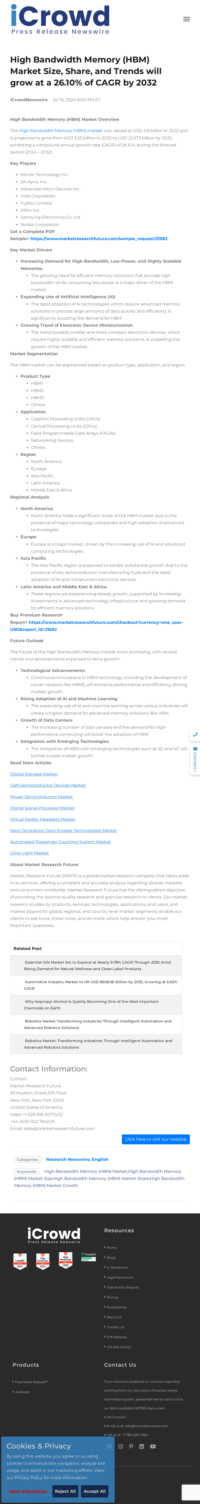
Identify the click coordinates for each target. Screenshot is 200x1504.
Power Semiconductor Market (41, 796)
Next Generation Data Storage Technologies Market (63, 830)
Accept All (95, 1491)
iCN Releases (117, 1337)
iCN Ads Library (119, 1347)
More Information (28, 1491)
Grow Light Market (29, 853)
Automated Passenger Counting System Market (60, 841)
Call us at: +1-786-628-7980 (127, 1435)
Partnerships (117, 1307)
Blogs (111, 1257)
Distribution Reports (123, 1287)
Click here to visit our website (155, 1139)
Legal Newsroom (120, 1277)
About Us (114, 1317)
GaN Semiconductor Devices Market (48, 785)
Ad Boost (22, 1392)
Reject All (65, 1491)
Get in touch (116, 1417)
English (100, 1159)
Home (112, 1247)
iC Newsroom (118, 1267)
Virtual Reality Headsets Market (43, 819)
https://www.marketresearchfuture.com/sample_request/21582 (98, 238)
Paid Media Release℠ (31, 1382)
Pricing (113, 1297)
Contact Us (115, 1327)
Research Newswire (68, 1159)
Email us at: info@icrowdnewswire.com (137, 1426)
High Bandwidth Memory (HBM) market (61, 130)
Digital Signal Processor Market (42, 808)
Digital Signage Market (34, 774)
